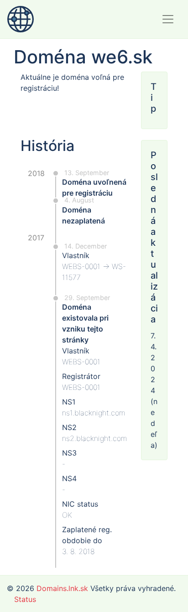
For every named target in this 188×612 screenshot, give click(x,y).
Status (25, 599)
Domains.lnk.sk (62, 588)
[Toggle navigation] (168, 19)
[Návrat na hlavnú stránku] (20, 19)
